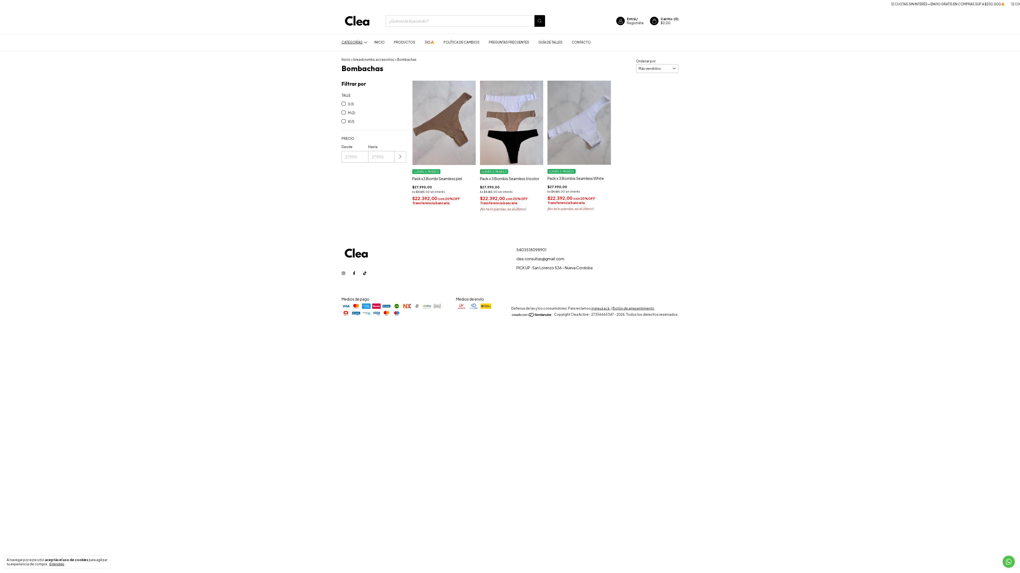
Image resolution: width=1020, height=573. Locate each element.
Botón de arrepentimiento (633, 308)
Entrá (631, 19)
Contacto (581, 42)
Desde (347, 147)
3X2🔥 (429, 42)
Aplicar (400, 157)
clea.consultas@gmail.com (540, 258)
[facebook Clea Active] (354, 273)
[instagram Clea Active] (343, 273)
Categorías (352, 42)
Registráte (635, 23)
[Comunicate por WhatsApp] (1009, 562)
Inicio (379, 42)
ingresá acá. (600, 308)
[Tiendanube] (531, 316)
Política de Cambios (461, 42)
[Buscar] (539, 21)
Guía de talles (550, 42)
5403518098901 (531, 249)
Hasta (372, 147)
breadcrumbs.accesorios (373, 60)
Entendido (56, 564)
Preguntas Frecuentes (509, 42)
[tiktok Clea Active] (365, 273)
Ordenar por (646, 61)
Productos (404, 42)
